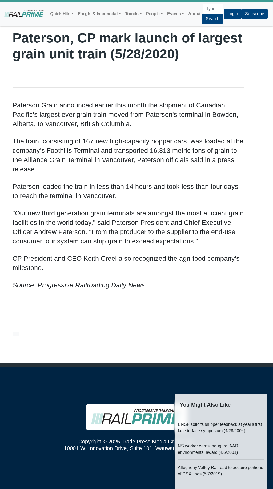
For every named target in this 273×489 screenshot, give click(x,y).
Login (232, 13)
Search (212, 19)
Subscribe (254, 13)
